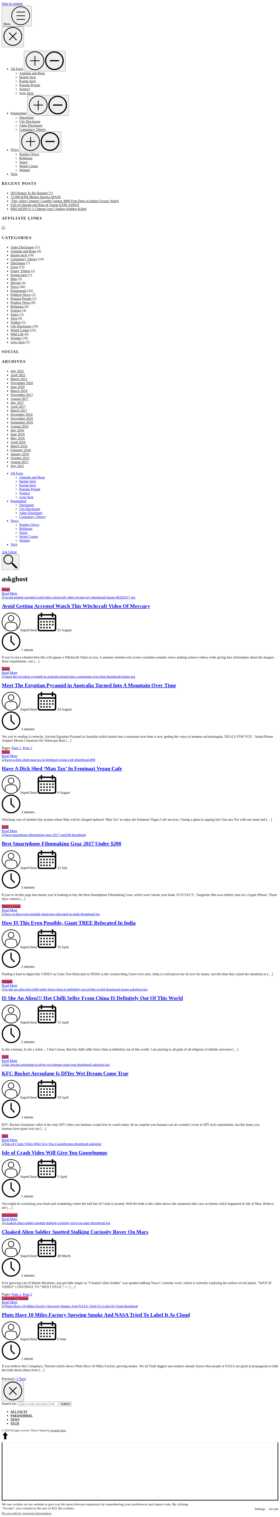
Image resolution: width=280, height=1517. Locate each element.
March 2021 (18, 379)
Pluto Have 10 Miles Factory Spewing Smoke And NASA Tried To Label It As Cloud (96, 1315)
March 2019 (18, 391)
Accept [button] (273, 1509)
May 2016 (17, 438)
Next (22, 1379)
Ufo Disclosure (29, 121)
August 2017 (19, 399)
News (14, 150)
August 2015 (19, 462)
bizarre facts (27, 77)
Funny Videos (20, 271)
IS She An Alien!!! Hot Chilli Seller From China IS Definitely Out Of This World (92, 998)
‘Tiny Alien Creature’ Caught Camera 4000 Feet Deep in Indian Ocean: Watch (64, 201)
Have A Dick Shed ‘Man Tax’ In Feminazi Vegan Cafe (62, 768)
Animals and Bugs (32, 73)
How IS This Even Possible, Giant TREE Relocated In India (69, 923)
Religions (25, 158)
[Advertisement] (140, 1471)
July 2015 (17, 466)
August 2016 (19, 426)
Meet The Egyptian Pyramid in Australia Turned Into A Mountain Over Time (89, 685)
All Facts (16, 69)
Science (24, 89)
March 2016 (18, 446)
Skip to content (12, 3)
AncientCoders (58, 1430)
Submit (65, 1403)
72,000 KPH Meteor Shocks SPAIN (35, 197)
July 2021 (17, 371)
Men (13, 279)
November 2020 (21, 383)
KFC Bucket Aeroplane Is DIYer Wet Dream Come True (65, 1073)
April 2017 (18, 406)
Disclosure (26, 117)
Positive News (29, 154)
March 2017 (18, 410)
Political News (20, 295)
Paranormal (18, 113)
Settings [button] (260, 1509)
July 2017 (17, 403)
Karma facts (27, 81)
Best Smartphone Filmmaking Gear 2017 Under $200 (61, 843)
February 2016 (20, 450)
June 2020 (17, 387)
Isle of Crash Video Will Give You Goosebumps (54, 1152)
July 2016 (17, 430)
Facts (14, 267)
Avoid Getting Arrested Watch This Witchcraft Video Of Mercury (76, 606)
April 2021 (18, 375)
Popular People (29, 85)
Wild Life (17, 334)
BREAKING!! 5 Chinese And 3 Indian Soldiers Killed (48, 209)
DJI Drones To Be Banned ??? (31, 193)
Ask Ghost (9, 552)
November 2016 (21, 418)
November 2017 (21, 395)
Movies (15, 283)
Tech (13, 174)
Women (24, 170)
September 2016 (21, 422)
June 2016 (17, 434)
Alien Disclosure (30, 125)
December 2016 (21, 414)
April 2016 (18, 442)
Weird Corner (28, 166)
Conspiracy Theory (32, 129)
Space (23, 162)
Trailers (15, 322)
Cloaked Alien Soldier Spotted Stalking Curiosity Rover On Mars (75, 1232)
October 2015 (20, 458)
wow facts (26, 93)
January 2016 (19, 454)
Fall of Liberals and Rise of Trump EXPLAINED (44, 205)
